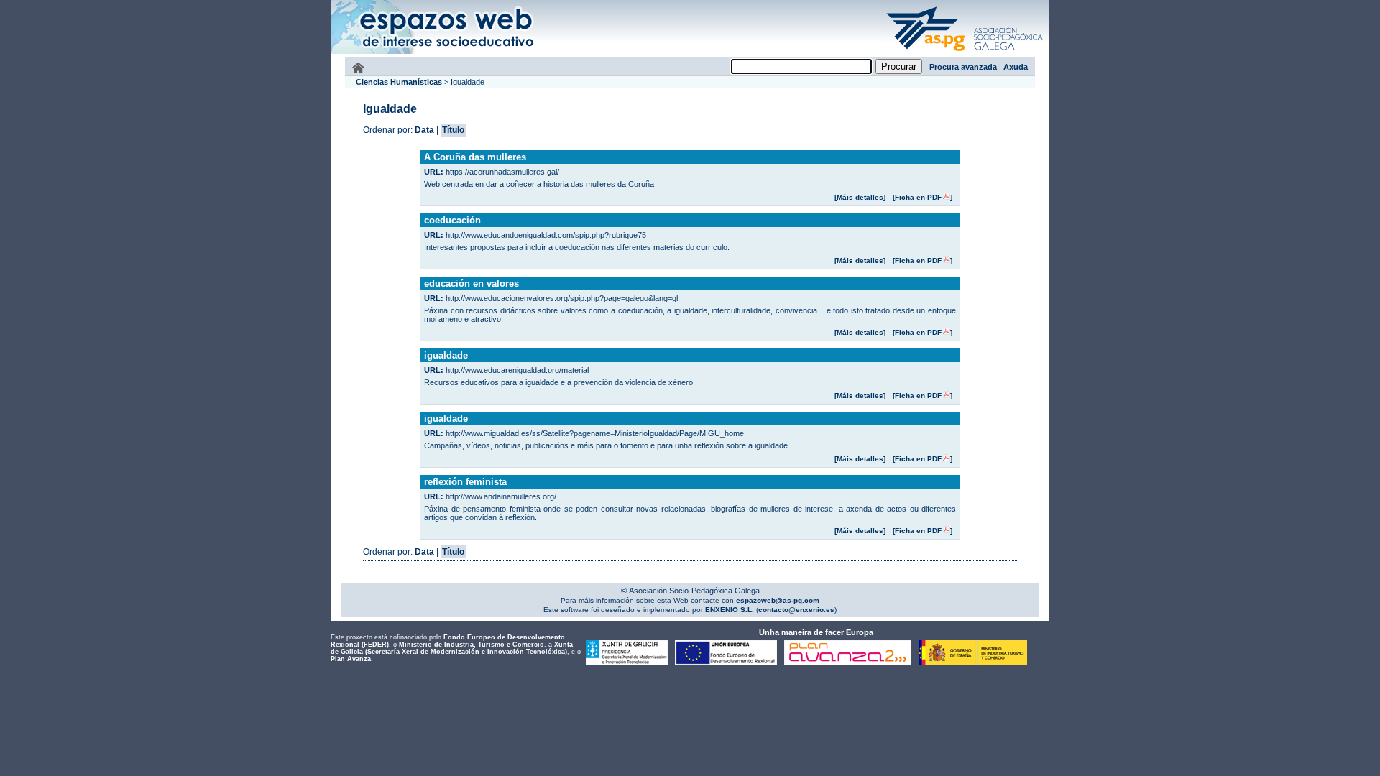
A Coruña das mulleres (475, 157)
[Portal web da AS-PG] (965, 52)
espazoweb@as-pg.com (776, 600)
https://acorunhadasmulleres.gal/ (502, 171)
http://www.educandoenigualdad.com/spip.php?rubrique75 (546, 235)
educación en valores (471, 283)
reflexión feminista (465, 481)
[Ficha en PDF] (922, 197)
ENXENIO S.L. (728, 610)
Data (424, 130)
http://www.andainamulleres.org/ (501, 496)
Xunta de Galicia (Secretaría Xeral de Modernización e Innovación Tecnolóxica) (452, 648)
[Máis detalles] (860, 197)
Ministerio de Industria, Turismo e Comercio (471, 644)
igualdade (446, 355)
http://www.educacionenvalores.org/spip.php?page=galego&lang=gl (562, 298)
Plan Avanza (351, 658)
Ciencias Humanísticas (399, 82)
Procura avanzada (963, 67)
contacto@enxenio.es (796, 610)
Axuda (1015, 67)
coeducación (452, 220)
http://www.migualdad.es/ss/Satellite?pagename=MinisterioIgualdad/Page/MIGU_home (595, 433)
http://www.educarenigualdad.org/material (517, 370)
